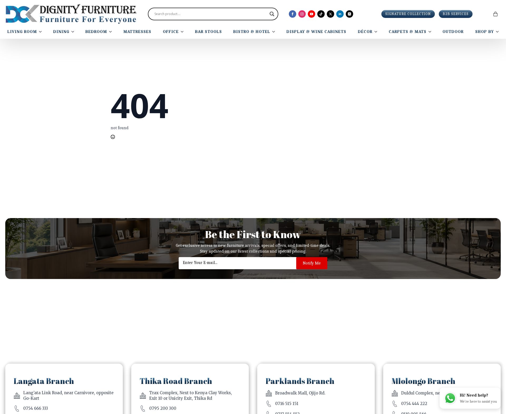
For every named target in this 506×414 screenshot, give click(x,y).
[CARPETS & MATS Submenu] (430, 31)
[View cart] (496, 14)
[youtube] (311, 14)
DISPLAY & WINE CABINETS (316, 31)
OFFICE (171, 31)
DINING (61, 31)
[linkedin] (340, 14)
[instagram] (302, 14)
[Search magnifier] (272, 14)
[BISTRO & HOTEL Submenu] (274, 31)
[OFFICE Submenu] (183, 31)
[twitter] (330, 14)
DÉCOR (365, 31)
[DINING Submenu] (73, 31)
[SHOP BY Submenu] (498, 31)
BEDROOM (96, 31)
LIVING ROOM (22, 31)
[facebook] (292, 14)
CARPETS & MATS (407, 31)
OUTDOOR (453, 31)
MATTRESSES (137, 31)
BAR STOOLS (208, 31)
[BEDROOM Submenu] (111, 31)
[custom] (321, 14)
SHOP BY (484, 31)
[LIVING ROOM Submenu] (41, 31)
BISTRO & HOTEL (251, 31)
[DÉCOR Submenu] (376, 31)
